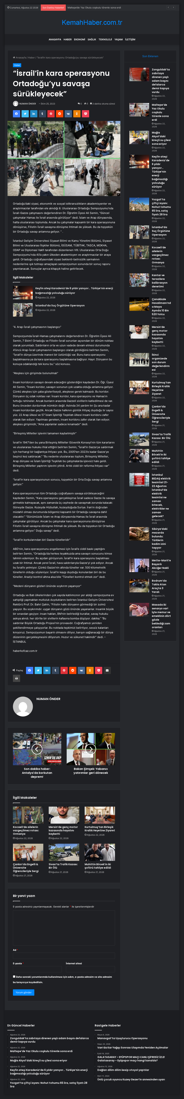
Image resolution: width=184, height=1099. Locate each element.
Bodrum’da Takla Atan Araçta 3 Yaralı (159, 586)
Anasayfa (55, 39)
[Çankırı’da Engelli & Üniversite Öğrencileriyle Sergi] (28, 852)
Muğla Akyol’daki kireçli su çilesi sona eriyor (92, 7)
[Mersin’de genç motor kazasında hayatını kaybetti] (64, 815)
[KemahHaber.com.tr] (92, 22)
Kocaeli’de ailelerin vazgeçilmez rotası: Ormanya (26, 830)
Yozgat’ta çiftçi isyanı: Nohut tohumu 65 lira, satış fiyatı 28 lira (161, 207)
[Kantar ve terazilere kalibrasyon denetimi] (139, 280)
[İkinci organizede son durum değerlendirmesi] (139, 359)
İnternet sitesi (74, 963)
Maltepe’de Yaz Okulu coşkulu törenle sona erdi (160, 112)
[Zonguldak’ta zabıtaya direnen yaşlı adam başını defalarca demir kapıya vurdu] (139, 74)
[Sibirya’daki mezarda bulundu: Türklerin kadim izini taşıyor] (139, 534)
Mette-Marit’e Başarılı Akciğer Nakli (161, 564)
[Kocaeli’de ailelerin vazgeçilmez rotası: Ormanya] (28, 815)
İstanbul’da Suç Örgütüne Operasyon (60, 305)
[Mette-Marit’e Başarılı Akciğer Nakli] (139, 565)
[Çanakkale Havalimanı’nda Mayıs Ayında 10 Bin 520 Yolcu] (139, 304)
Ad (15, 950)
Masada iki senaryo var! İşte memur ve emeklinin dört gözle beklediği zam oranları (161, 616)
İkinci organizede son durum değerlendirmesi (161, 362)
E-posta (18, 963)
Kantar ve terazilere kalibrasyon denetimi (159, 280)
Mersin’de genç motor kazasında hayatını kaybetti (63, 830)
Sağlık (92, 39)
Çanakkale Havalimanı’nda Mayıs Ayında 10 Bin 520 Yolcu (161, 306)
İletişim (130, 39)
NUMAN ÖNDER (27, 103)
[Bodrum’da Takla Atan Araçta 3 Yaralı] (139, 585)
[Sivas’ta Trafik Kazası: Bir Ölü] (64, 852)
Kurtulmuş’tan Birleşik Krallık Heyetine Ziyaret (100, 828)
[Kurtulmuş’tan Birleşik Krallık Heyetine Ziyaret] (100, 815)
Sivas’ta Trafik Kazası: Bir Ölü (63, 866)
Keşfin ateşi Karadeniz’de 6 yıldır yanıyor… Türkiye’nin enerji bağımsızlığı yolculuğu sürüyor (160, 171)
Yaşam (118, 39)
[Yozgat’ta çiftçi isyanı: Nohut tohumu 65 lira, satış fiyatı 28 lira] (139, 204)
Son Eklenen (150, 56)
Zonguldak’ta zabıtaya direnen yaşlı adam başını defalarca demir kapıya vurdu (161, 81)
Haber (68, 39)
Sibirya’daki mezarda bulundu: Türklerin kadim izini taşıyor (159, 538)
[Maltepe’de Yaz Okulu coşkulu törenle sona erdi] (139, 109)
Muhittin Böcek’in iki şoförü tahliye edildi (98, 866)
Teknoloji (105, 39)
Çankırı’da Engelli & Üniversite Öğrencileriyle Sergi (26, 868)
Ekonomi (79, 39)
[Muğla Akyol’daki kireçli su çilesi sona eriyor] (139, 137)
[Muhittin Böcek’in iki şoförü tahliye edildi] (100, 852)
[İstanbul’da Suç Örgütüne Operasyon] (23, 310)
